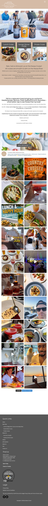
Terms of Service (36, 493)
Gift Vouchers (5, 441)
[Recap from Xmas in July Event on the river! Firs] (12, 238)
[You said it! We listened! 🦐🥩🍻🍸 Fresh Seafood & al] (12, 215)
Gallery (4, 439)
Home (4, 422)
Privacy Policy (6, 488)
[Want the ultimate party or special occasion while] (35, 238)
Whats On (5, 433)
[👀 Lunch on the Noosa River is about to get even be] (35, 215)
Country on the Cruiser (8, 437)
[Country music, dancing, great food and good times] (35, 169)
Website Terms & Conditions (9, 490)
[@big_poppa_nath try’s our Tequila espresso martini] (35, 354)
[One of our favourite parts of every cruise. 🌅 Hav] (35, 377)
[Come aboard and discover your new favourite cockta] (12, 354)
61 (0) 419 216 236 (7, 459)
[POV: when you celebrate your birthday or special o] (35, 261)
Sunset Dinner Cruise (7, 428)
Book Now (5, 424)
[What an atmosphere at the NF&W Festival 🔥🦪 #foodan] (12, 377)
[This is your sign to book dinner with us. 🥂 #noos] (35, 331)
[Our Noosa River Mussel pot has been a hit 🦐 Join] (12, 169)
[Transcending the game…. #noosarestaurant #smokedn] (12, 285)
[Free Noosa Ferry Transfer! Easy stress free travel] (35, 308)
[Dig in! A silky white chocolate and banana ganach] (12, 308)
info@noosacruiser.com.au (9, 460)
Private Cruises (6, 431)
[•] (18, 38)
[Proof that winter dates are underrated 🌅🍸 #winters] (12, 331)
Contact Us (5, 448)
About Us (4, 444)
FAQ (3, 446)
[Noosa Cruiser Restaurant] (9, 7)
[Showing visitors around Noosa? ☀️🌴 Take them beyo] (12, 261)
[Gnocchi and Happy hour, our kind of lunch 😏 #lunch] (12, 192)
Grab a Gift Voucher (23, 145)
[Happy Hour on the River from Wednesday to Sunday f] (35, 192)
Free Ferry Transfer (7, 435)
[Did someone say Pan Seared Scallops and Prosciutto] (35, 285)
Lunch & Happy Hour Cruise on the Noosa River (13, 426)
